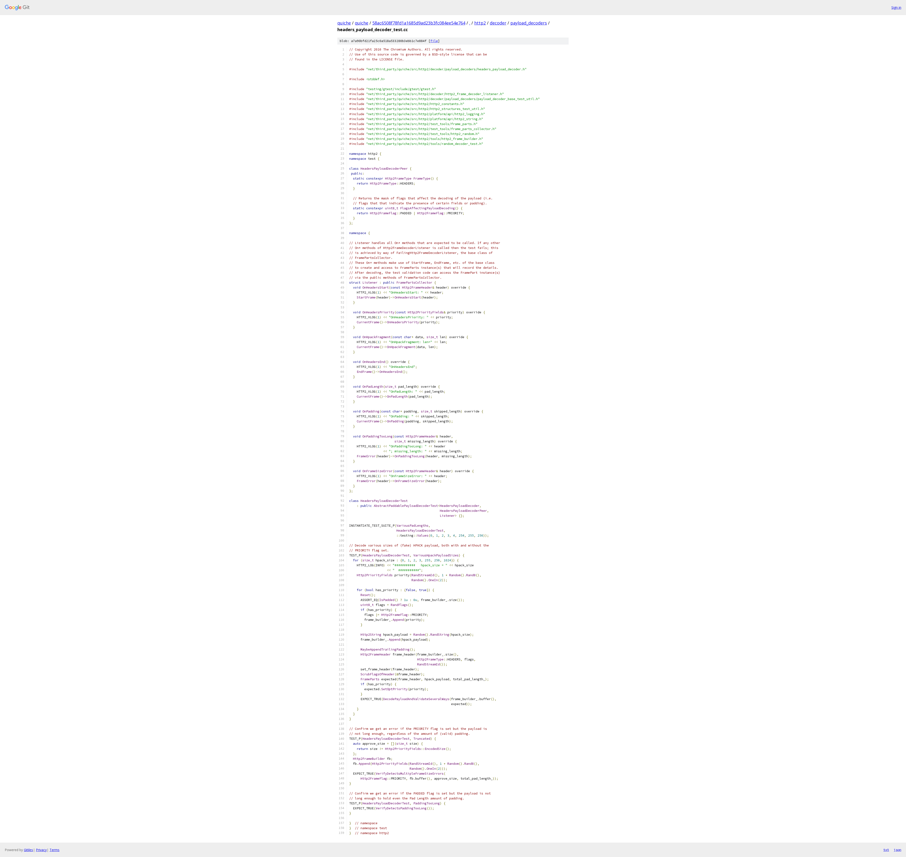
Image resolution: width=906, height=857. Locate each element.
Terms (54, 850)
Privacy (41, 850)
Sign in (896, 7)
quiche (344, 23)
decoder (498, 23)
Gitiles (28, 850)
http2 (480, 23)
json (897, 850)
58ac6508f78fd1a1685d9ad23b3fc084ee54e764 (418, 23)
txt (886, 850)
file (434, 41)
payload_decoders (528, 23)
